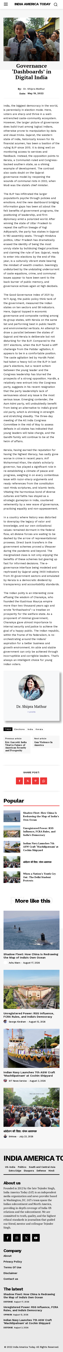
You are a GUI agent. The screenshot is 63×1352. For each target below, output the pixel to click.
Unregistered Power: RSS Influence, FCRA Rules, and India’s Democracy (39, 831)
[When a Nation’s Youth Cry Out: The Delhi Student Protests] (12, 877)
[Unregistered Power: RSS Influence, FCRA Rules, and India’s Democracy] (12, 831)
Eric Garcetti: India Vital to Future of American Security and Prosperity (16, 746)
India (30, 729)
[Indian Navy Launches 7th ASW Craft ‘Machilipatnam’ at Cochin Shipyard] (12, 847)
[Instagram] (17, 1238)
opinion (8, 1314)
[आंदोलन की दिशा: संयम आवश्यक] (12, 862)
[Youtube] (36, 1238)
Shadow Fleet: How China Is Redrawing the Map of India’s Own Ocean (41, 816)
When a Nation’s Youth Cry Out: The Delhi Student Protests (39, 877)
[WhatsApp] (43, 780)
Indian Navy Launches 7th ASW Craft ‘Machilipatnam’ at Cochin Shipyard (40, 847)
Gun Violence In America (43, 743)
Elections (19, 729)
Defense (8, 1302)
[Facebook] (19, 780)
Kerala (39, 729)
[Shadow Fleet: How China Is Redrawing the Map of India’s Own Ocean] (12, 816)
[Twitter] (27, 780)
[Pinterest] (35, 780)
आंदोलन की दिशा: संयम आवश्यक (37, 862)
